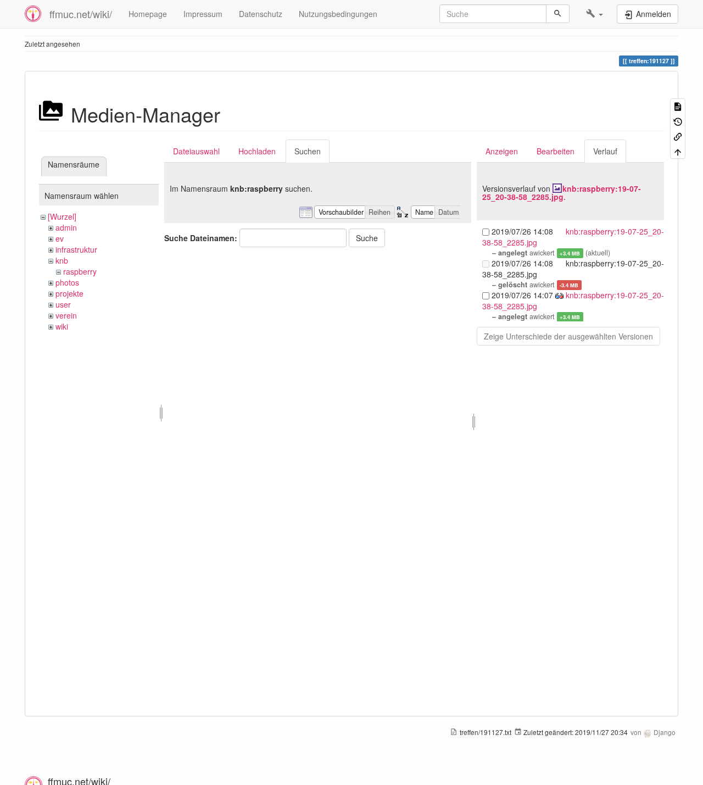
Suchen (307, 151)
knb (61, 260)
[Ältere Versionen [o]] (678, 120)
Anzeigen (502, 151)
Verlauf (605, 151)
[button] (594, 13)
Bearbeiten (555, 151)
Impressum (202, 13)
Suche (367, 237)
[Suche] (558, 13)
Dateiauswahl (196, 151)
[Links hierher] (678, 136)
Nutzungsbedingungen (338, 13)
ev (59, 238)
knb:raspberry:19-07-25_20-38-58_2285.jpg (561, 192)
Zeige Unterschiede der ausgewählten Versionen (568, 336)
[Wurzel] (62, 216)
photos (67, 282)
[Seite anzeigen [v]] (678, 106)
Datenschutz (260, 13)
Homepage (148, 13)
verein (66, 315)
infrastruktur (76, 249)
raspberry (80, 271)
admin (66, 227)
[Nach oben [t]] (678, 151)
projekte (69, 293)
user (63, 304)
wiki (61, 326)
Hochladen (257, 151)
